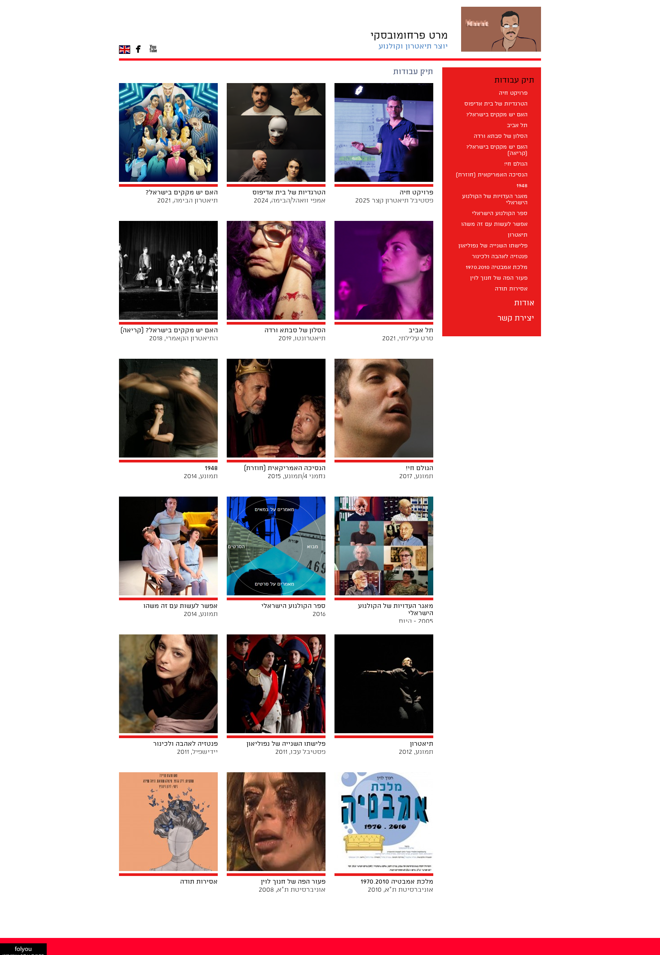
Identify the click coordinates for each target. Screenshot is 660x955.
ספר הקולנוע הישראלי (500, 213)
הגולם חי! (516, 164)
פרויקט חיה (513, 93)
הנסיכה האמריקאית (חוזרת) (492, 175)
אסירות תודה (511, 289)
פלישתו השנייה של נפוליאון (493, 246)
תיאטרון (518, 235)
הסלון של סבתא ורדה (501, 136)
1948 (522, 185)
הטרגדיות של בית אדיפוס (496, 104)
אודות (524, 303)
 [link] (138, 49)
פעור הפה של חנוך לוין (499, 278)
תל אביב (517, 125)
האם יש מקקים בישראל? (497, 115)
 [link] (153, 49)
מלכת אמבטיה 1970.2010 (497, 267)
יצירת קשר (515, 318)
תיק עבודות (514, 80)
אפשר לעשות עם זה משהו (494, 224)
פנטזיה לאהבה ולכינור (500, 256)
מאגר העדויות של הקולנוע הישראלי (495, 200)
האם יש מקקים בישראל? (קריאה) (497, 150)
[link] (409, 41)
